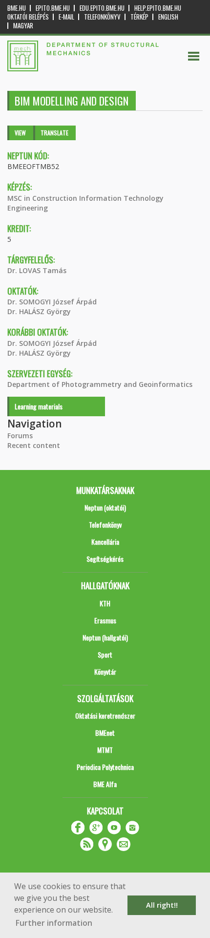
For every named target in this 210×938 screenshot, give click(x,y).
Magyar (23, 25)
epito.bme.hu (53, 8)
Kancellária (105, 541)
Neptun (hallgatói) (105, 637)
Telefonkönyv (102, 17)
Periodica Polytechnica (105, 767)
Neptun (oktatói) (105, 507)
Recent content (33, 445)
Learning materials (39, 406)
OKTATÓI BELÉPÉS (28, 17)
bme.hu (16, 8)
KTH (105, 603)
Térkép (139, 17)
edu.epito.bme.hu (102, 8)
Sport (105, 654)
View (20, 132)
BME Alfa (105, 784)
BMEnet (105, 732)
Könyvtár (105, 671)
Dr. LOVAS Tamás (36, 270)
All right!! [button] (162, 905)
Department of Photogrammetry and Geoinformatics (99, 384)
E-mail (66, 17)
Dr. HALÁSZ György (39, 311)
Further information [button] (54, 922)
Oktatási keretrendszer (105, 715)
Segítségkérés (105, 559)
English (168, 17)
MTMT (105, 750)
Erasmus (105, 620)
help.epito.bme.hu (157, 8)
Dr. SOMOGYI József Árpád (52, 301)
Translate (54, 132)
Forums (20, 435)
